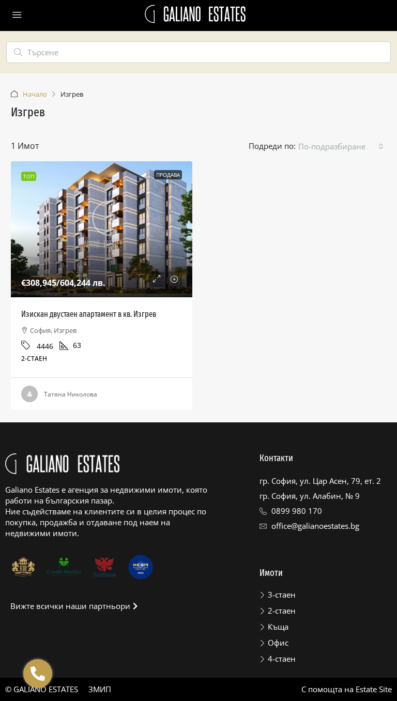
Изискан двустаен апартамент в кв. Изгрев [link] (88, 314)
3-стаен (282, 594)
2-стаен (282, 610)
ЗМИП (99, 689)
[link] (101, 229)
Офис (278, 642)
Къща (278, 626)
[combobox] (341, 146)
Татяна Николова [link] (70, 394)
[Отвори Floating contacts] (37, 673)
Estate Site (374, 689)
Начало (35, 94)
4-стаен (282, 658)
